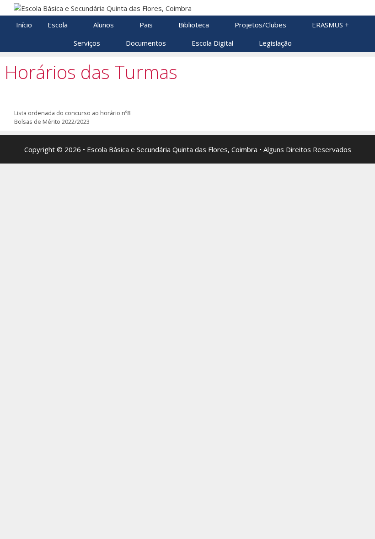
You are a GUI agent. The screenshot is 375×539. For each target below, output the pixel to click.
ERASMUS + (330, 24)
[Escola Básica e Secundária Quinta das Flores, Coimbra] (103, 7)
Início (24, 24)
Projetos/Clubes (260, 24)
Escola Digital (212, 43)
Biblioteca (193, 24)
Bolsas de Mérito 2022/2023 (52, 121)
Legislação (275, 43)
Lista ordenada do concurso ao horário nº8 (72, 113)
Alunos (103, 24)
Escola (58, 24)
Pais (146, 24)
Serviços (87, 43)
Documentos (146, 43)
